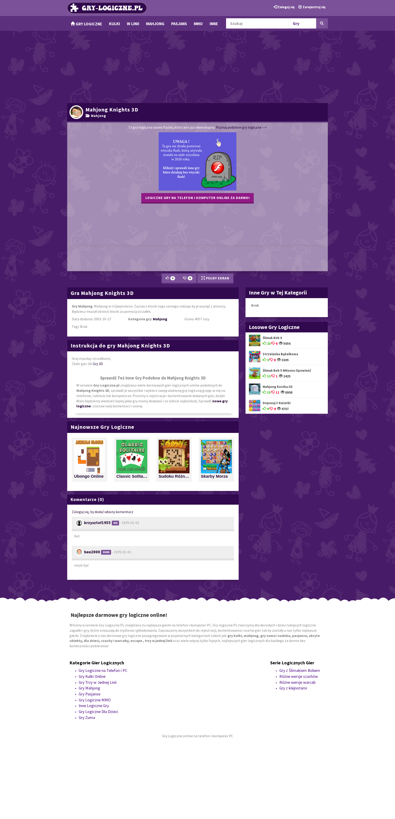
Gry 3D (98, 363)
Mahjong (155, 23)
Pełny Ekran (217, 278)
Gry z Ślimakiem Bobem (299, 670)
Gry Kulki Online (92, 676)
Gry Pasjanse (89, 694)
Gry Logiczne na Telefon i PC (103, 670)
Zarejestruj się (314, 7)
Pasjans (179, 23)
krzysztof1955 (97, 522)
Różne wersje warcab (297, 682)
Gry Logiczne (88, 24)
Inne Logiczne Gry (94, 705)
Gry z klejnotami (293, 688)
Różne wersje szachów (298, 676)
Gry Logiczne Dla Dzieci (98, 711)
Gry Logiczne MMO (95, 699)
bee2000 (92, 551)
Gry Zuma (87, 717)
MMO (198, 23)
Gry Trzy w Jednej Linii (98, 682)
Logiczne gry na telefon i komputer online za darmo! (197, 198)
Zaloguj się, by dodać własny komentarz (102, 511)
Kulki (114, 23)
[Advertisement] (197, 66)
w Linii (133, 23)
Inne (214, 23)
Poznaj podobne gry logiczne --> (241, 127)
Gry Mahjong (89, 688)
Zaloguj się (286, 7)
